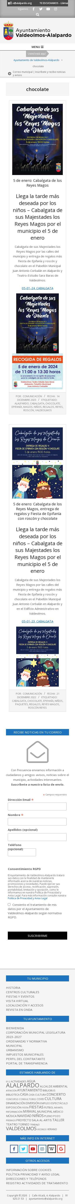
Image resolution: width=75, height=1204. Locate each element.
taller (58, 1120)
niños (38, 407)
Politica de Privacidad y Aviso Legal (27, 898)
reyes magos (50, 704)
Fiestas (36, 1107)
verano (52, 1129)
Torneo (23, 1124)
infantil (58, 1107)
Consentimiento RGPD (24, 869)
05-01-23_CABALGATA (37, 621)
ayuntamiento (29, 1090)
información (14, 1111)
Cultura (53, 1098)
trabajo (35, 1124)
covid (40, 1099)
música (11, 1116)
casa (24, 1094)
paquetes (21, 704)
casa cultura (37, 1094)
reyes (59, 407)
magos (28, 407)
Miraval (29, 1111)
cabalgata (37, 403)
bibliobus (49, 1090)
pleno (48, 1116)
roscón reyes (37, 707)
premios (11, 1120)
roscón (28, 410)
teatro (12, 1124)
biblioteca (13, 1094)
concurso (12, 1099)
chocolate (52, 403)
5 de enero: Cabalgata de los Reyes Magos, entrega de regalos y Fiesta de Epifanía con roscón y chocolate (37, 511)
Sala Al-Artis (42, 1120)
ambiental (60, 1086)
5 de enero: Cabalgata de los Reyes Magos (37, 183)
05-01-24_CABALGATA (37, 288)
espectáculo (59, 1103)
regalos (48, 407)
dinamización (15, 1103)
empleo (45, 1103)
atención (11, 1090)
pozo (56, 1116)
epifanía (17, 407)
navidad (24, 1115)
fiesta (25, 1107)
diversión (33, 1103)
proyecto (23, 1120)
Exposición (13, 1107)
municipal (45, 1111)
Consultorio (27, 1099)
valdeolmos (43, 410)
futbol (48, 1107)
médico (58, 1111)
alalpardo (22, 403)
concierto (56, 1094)
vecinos (42, 1129)
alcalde (46, 1086)
